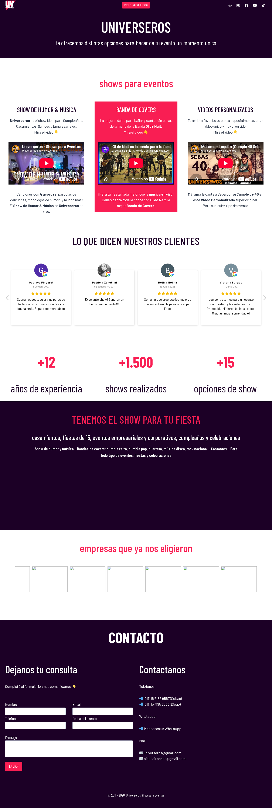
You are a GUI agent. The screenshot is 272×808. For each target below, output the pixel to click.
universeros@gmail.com (162, 753)
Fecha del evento (84, 718)
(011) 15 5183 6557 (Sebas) (163, 698)
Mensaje (11, 737)
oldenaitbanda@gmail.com (165, 758)
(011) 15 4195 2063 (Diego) (162, 704)
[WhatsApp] (230, 5)
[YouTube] (255, 5)
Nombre (11, 704)
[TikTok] (263, 5)
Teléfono (11, 718)
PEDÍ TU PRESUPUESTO (136, 5)
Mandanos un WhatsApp (162, 728)
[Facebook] (246, 5)
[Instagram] (238, 5)
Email (76, 704)
